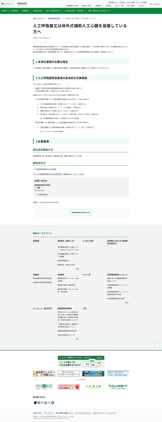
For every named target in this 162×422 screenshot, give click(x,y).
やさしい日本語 (141, 2)
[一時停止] (85, 380)
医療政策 (25, 10)
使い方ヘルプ (98, 413)
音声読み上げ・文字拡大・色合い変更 (121, 2)
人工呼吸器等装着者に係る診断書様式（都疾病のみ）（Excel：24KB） (60, 174)
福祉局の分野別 (86, 6)
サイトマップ (111, 413)
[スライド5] (79, 379)
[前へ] (35, 379)
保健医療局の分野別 (72, 6)
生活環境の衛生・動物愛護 (74, 10)
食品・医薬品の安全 (53, 10)
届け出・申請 (119, 6)
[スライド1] (77, 379)
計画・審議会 (131, 6)
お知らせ (141, 6)
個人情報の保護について (64, 413)
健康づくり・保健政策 (10, 10)
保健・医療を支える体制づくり (99, 10)
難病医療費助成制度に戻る (81, 212)
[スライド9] (80, 379)
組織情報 (98, 6)
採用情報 (108, 6)
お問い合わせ (37, 413)
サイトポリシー (49, 413)
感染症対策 (37, 10)
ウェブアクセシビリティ (83, 413)
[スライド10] (82, 379)
